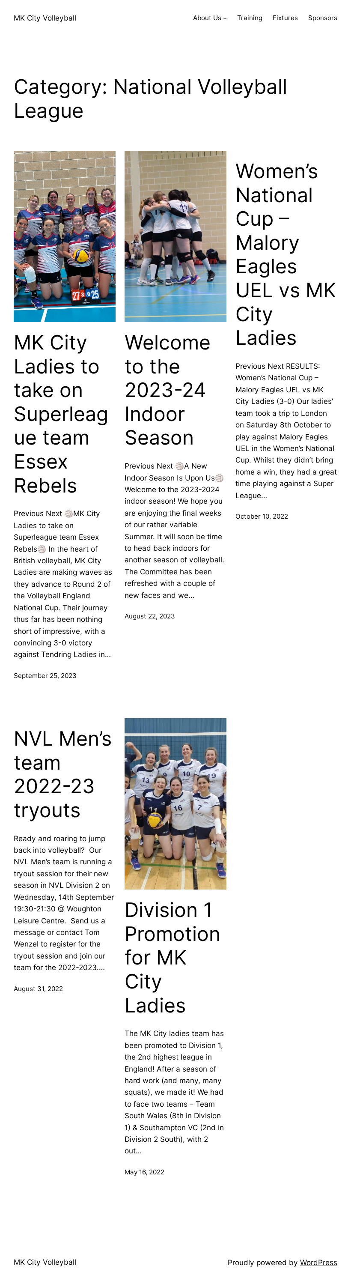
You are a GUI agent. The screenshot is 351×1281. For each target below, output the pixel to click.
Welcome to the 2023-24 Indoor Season (168, 390)
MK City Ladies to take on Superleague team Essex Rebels (61, 414)
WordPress (318, 1262)
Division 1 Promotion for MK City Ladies (172, 957)
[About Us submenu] (225, 18)
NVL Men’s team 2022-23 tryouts (63, 774)
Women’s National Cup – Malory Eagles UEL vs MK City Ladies (285, 254)
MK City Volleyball (45, 17)
